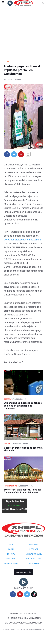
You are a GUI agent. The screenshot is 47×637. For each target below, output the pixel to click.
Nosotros (34, 563)
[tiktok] (34, 594)
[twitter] (27, 594)
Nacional (8, 444)
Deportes (33, 544)
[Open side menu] (3, 2)
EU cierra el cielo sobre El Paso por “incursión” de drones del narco (22, 491)
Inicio (11, 544)
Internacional (10, 486)
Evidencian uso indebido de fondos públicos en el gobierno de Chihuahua (23, 405)
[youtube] (20, 594)
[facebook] (13, 594)
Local (6, 62)
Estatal (7, 399)
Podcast (34, 549)
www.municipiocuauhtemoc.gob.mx (22, 239)
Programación (33, 559)
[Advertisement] (23, 31)
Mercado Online (34, 554)
